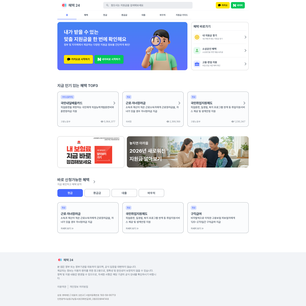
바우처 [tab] (151, 193)
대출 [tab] (124, 193)
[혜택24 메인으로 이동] (70, 5)
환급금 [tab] (97, 193)
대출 (143, 15)
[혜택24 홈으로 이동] (65, 259)
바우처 (162, 15)
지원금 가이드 (182, 15)
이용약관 (61, 286)
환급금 (124, 15)
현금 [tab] (70, 193)
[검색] (107, 5)
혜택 (86, 15)
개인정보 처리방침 (79, 286)
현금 (105, 15)
